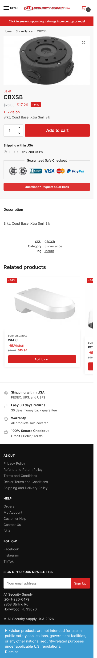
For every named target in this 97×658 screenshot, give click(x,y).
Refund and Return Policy (23, 469)
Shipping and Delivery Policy (26, 488)
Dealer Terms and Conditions (26, 482)
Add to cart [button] (42, 359)
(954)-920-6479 (16, 599)
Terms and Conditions (20, 476)
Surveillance (24, 31)
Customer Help (15, 518)
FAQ (7, 531)
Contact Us (12, 525)
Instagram (11, 555)
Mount (49, 251)
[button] (84, 8)
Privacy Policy (14, 463)
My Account (13, 512)
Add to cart (57, 130)
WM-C (13, 340)
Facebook (11, 549)
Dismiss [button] (11, 652)
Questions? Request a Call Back (47, 187)
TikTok (9, 561)
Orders (9, 506)
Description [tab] (13, 209)
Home (8, 31)
